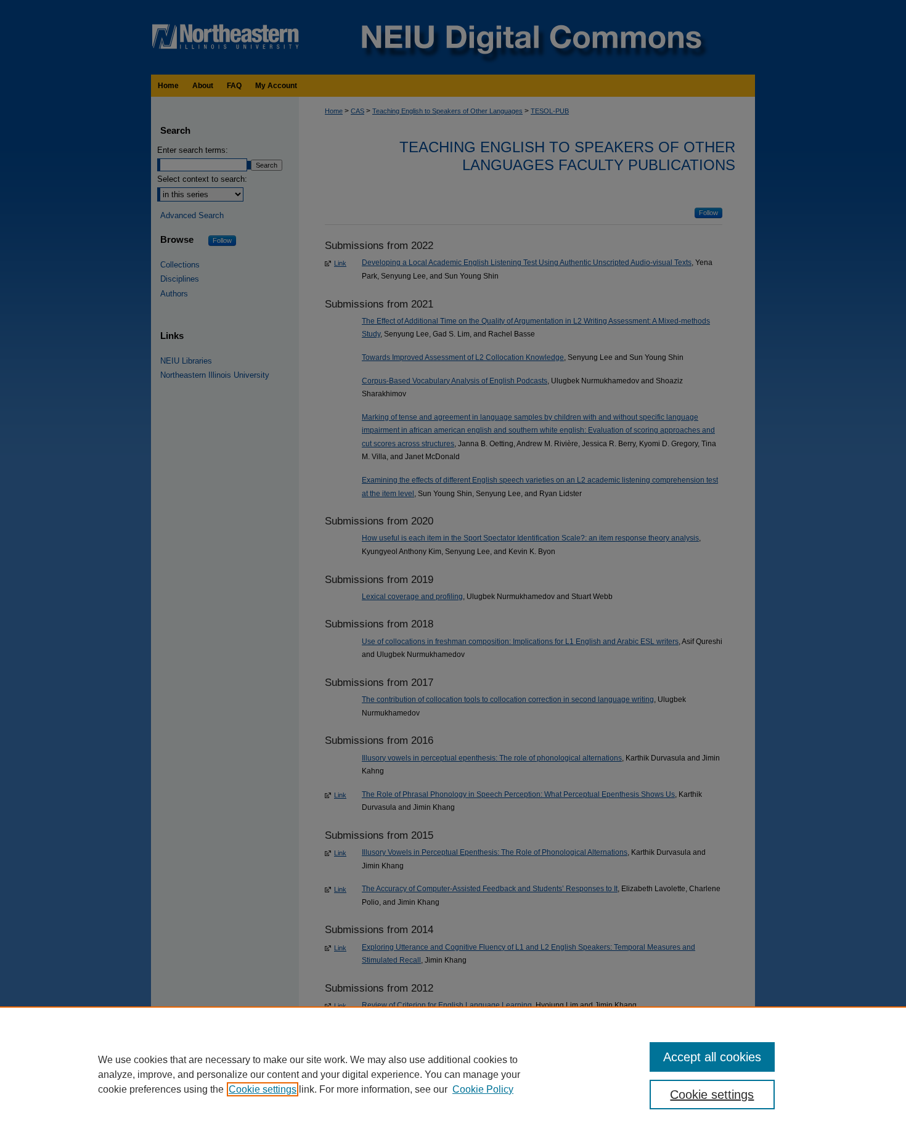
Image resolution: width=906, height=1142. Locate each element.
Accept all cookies (712, 1057)
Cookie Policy (482, 1089)
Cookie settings (262, 1089)
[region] (453, 1074)
